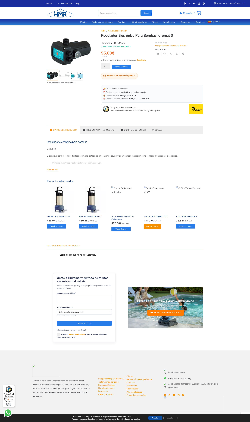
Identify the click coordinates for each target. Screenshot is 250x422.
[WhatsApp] (8, 413)
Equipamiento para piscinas (110, 378)
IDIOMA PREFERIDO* (65, 307)
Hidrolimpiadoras (106, 388)
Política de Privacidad (77, 335)
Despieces (103, 391)
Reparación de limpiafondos (139, 379)
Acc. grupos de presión (117, 31)
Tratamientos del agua (108, 381)
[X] (189, 3)
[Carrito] (199, 13)
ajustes (137, 419)
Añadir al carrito (121, 66)
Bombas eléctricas (106, 385)
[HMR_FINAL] (46, 371)
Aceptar (155, 418)
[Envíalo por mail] (158, 54)
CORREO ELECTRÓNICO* (66, 293)
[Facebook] (185, 3)
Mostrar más (52, 169)
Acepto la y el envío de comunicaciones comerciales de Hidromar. (82, 336)
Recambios (132, 385)
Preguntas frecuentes (136, 395)
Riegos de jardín (105, 394)
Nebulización (133, 388)
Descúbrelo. (141, 60)
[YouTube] (194, 3)
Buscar (146, 13)
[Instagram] (199, 3)
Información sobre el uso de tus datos (71, 330)
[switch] (8, 404)
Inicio (103, 31)
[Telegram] (204, 3)
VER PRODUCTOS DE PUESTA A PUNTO (165, 313)
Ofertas (130, 376)
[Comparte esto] (164, 54)
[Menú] (13, 386)
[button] (187, 13)
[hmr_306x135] (60, 13)
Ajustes (170, 418)
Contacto (131, 382)
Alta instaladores (134, 392)
